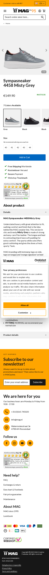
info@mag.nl (16, 419)
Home (8, 23)
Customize (23, 313)
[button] (40, 3)
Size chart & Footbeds (13, 489)
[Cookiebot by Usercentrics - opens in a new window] (35, 260)
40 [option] (6, 147)
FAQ (5, 480)
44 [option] (30, 147)
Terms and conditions (9, 571)
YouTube (22, 443)
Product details (10, 335)
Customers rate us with (12, 3)
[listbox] (24, 147)
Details (6, 212)
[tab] (24, 212)
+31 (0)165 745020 (20, 411)
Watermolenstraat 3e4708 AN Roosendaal (20, 427)
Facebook (6, 443)
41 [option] (12, 147)
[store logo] (24, 10)
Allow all (24, 305)
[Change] (39, 10)
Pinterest (30, 443)
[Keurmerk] (12, 539)
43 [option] (24, 147)
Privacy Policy (7, 568)
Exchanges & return (12, 484)
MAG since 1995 (11, 511)
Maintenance (9, 499)
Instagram (14, 443)
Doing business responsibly (11, 565)
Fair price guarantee (12, 494)
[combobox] (24, 17)
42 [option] (18, 147)
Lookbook (8, 516)
